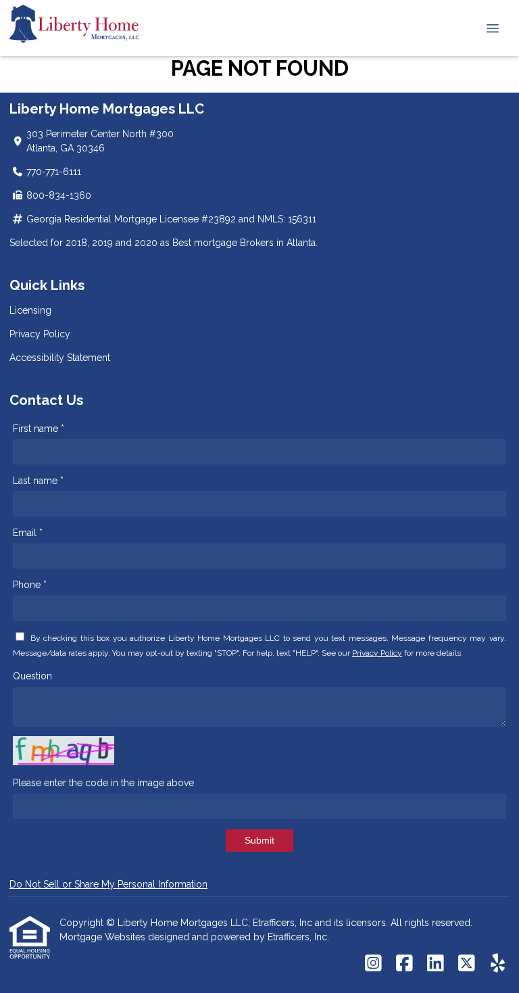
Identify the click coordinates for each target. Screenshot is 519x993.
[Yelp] (498, 964)
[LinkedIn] (435, 964)
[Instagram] (373, 964)
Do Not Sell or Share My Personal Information (108, 884)
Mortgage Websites (103, 936)
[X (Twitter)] (466, 964)
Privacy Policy (39, 334)
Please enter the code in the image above (103, 782)
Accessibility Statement (59, 357)
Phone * (30, 584)
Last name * (38, 480)
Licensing (30, 310)
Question (32, 676)
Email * (28, 532)
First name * (38, 428)
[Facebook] (404, 964)
